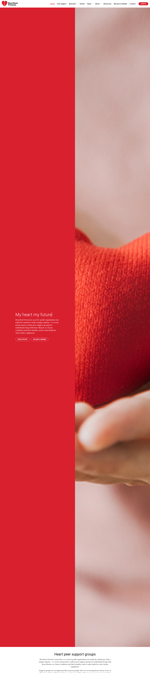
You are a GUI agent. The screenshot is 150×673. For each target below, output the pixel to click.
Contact (133, 4)
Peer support (61, 4)
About (97, 4)
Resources (107, 4)
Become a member (120, 4)
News (89, 4)
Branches (72, 4)
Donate (143, 4)
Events (82, 4)
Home (52, 4)
